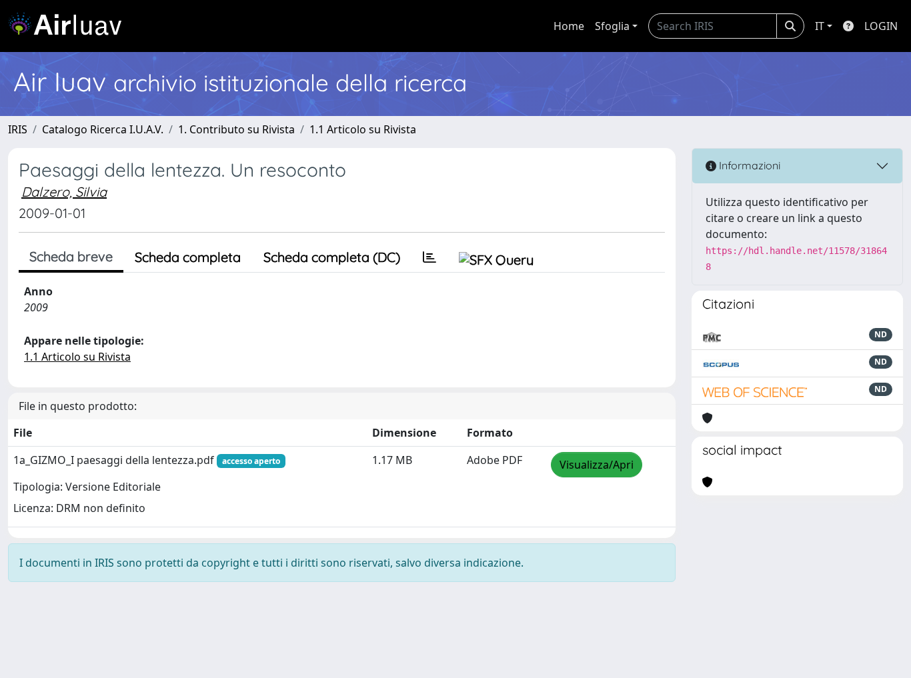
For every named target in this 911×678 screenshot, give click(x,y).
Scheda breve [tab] (71, 256)
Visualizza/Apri (597, 464)
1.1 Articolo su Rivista (362, 129)
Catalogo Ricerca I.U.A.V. (102, 129)
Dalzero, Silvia (64, 191)
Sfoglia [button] (612, 26)
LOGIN (881, 26)
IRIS (17, 129)
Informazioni (748, 165)
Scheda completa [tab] (188, 257)
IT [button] (819, 26)
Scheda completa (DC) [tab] (331, 257)
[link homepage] (70, 26)
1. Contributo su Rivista (236, 129)
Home (569, 26)
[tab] (429, 257)
